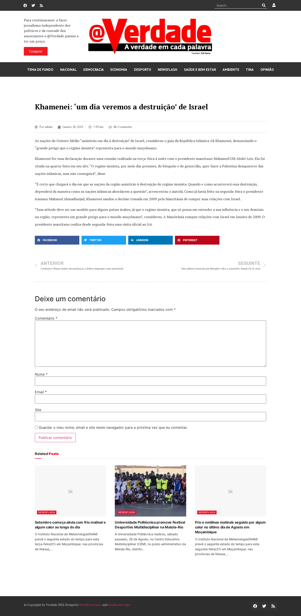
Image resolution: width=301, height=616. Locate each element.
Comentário (46, 318)
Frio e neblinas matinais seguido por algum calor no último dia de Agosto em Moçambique (230, 527)
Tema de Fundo (40, 69)
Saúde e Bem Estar (200, 69)
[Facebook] (25, 5)
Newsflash (167, 69)
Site (38, 410)
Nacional (68, 69)
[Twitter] (33, 5)
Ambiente (231, 69)
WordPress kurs (90, 605)
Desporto (142, 69)
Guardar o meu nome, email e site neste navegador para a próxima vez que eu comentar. (113, 427)
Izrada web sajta (119, 605)
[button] (57, 240)
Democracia (93, 69)
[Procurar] (264, 5)
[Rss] (41, 5)
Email (41, 392)
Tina (250, 69)
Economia (118, 69)
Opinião (267, 69)
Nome (41, 374)
